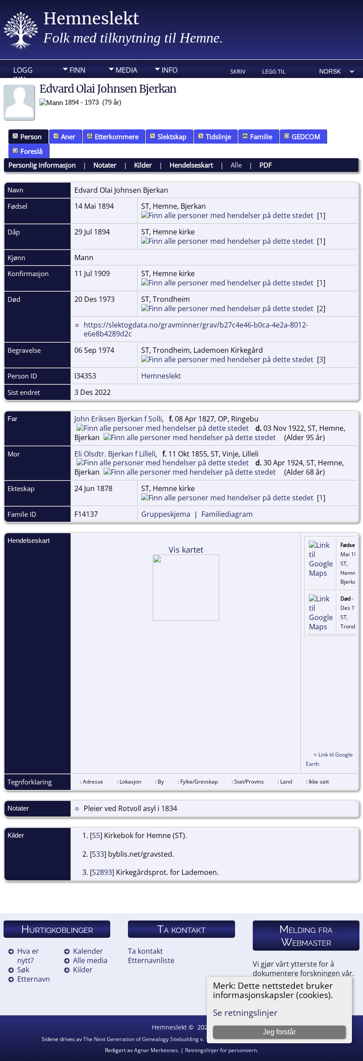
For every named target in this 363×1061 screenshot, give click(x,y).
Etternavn (33, 979)
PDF (265, 164)
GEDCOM (306, 136)
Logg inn (23, 72)
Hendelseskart (191, 164)
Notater (104, 164)
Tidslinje (218, 136)
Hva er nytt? (28, 955)
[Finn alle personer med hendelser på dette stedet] (227, 215)
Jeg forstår (279, 1032)
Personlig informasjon (42, 164)
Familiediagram (227, 514)
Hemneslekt (91, 19)
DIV (75, 84)
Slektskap (172, 136)
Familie (261, 136)
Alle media (90, 960)
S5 (96, 835)
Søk (23, 970)
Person (31, 136)
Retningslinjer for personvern (221, 1050)
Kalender (88, 951)
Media (126, 70)
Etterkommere (117, 136)
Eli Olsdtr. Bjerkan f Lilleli (114, 454)
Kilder (143, 164)
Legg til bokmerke (277, 72)
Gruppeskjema (165, 514)
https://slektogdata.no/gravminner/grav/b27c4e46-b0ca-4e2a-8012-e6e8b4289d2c (196, 329)
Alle (236, 164)
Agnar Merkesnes (156, 1050)
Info (170, 70)
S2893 (102, 872)
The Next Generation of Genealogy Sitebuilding (141, 1039)
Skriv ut (238, 72)
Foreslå (31, 151)
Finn (77, 70)
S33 (98, 854)
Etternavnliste (151, 960)
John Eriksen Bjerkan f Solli (118, 419)
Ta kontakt (145, 951)
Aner (68, 136)
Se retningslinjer (245, 1012)
